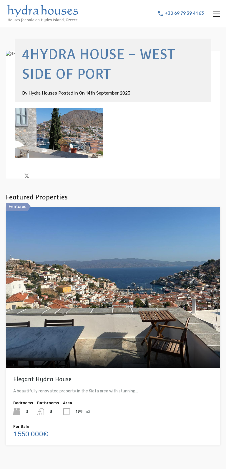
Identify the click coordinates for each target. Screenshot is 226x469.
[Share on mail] (37, 175)
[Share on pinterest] (47, 175)
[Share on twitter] (26, 175)
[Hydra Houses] (42, 20)
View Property (113, 335)
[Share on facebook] (16, 175)
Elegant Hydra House (42, 379)
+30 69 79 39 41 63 (184, 13)
